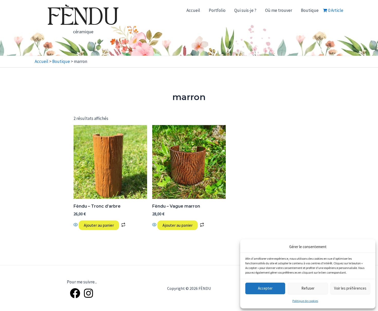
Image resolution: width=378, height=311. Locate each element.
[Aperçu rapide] (76, 225)
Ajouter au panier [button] (99, 225)
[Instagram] (88, 293)
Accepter (265, 288)
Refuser (307, 288)
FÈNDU (83, 18)
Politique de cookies (305, 301)
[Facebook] (75, 293)
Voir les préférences (350, 288)
